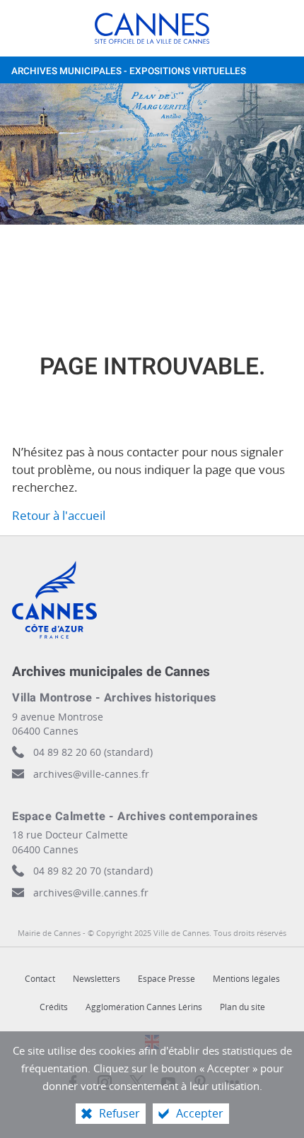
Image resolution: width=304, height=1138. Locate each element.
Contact (40, 979)
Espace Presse (166, 979)
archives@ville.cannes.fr (90, 892)
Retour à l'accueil (58, 515)
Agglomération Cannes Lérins (144, 1007)
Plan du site (242, 1007)
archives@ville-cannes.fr (91, 774)
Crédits (54, 1007)
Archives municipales (128, 71)
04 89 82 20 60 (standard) (93, 752)
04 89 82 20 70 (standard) (93, 870)
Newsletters (96, 979)
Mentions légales (246, 979)
